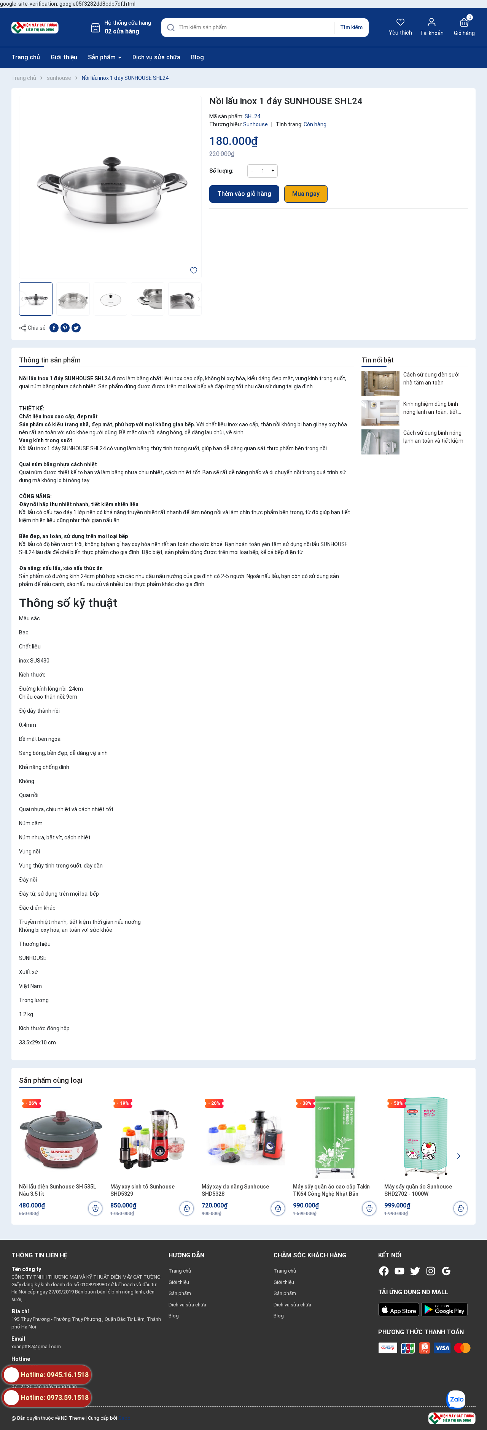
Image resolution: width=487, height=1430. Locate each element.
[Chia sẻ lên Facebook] (54, 327)
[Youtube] (399, 1271)
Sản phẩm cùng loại (50, 1080)
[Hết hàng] (369, 1208)
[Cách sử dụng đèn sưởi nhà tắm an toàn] (380, 383)
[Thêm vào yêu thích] (193, 270)
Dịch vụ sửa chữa (156, 57)
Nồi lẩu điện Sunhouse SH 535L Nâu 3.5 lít (57, 1190)
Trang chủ (25, 57)
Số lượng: (221, 171)
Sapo (124, 1418)
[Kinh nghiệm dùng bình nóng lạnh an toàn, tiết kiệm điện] (380, 413)
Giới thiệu (64, 57)
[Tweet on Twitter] (76, 327)
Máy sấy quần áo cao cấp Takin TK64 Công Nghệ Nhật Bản (331, 1190)
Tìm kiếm (351, 27)
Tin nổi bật (377, 360)
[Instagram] (430, 1271)
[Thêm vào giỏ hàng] (95, 1208)
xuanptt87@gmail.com (36, 1346)
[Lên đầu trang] (474, 1406)
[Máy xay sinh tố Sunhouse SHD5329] (152, 1137)
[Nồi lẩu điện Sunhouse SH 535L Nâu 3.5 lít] (61, 1137)
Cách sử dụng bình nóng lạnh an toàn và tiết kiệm (433, 437)
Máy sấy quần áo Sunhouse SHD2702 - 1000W (418, 1190)
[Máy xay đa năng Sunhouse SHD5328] (243, 1137)
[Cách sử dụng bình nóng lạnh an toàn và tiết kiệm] (380, 442)
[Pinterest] (65, 327)
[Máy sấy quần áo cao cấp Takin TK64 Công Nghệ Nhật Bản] (335, 1137)
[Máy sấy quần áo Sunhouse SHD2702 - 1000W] (426, 1137)
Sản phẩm (102, 57)
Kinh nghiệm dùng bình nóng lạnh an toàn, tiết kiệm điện (430, 408)
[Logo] (452, 1418)
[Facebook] (384, 1271)
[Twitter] (415, 1271)
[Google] (446, 1271)
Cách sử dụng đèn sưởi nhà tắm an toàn (431, 379)
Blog (197, 57)
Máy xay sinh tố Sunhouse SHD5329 (142, 1190)
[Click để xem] (110, 187)
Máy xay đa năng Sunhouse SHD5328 (235, 1190)
